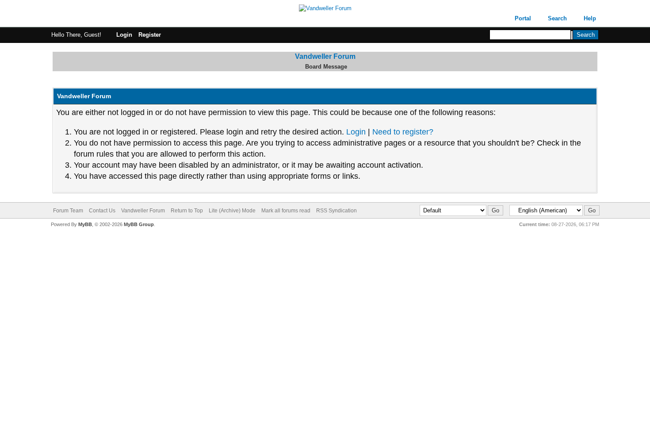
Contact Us (102, 211)
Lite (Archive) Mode (232, 211)
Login (124, 34)
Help (590, 18)
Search (557, 18)
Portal (523, 18)
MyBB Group (139, 224)
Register (149, 34)
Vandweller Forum (325, 56)
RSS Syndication (336, 211)
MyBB (85, 224)
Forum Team (68, 211)
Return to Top (187, 211)
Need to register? (402, 131)
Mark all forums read (285, 211)
